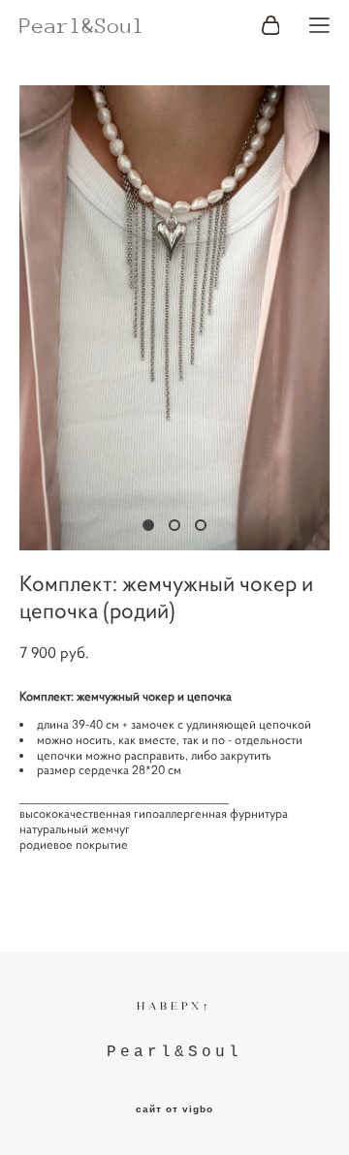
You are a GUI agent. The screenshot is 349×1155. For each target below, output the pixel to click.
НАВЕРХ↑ (174, 1006)
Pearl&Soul (82, 26)
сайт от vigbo (174, 1109)
